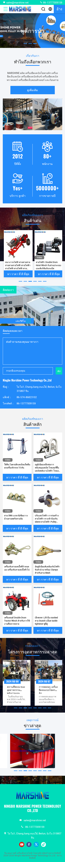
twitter (36, 844)
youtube (21, 844)
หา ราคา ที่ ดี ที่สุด (18, 274)
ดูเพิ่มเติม (32, 90)
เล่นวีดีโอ (20, 321)
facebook (29, 844)
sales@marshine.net (17, 2)
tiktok (43, 844)
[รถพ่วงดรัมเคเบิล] (32, 47)
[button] (20, 281)
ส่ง (58, 371)
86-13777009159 (52, 2)
